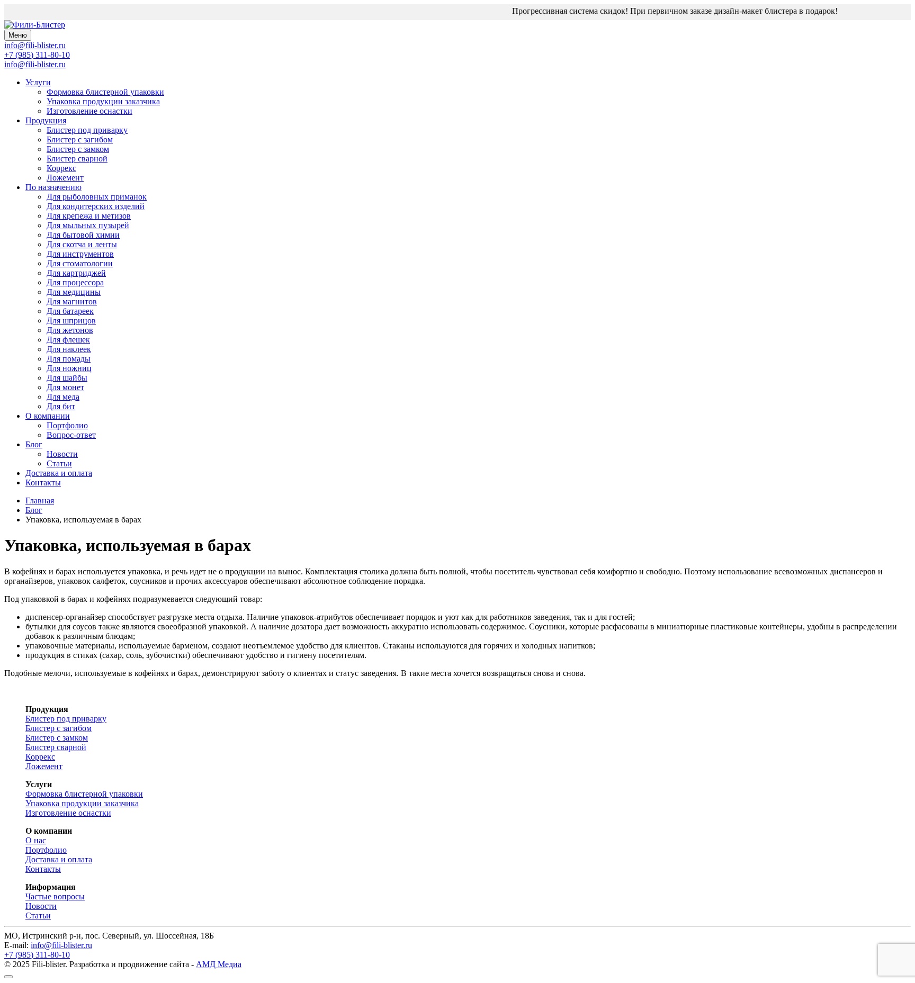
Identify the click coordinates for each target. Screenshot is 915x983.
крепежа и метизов (89, 215)
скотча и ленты (82, 244)
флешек (68, 339)
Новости (62, 453)
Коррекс (61, 168)
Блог (33, 444)
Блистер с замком (78, 149)
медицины (74, 291)
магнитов (72, 301)
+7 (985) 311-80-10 (37, 54)
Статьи (59, 463)
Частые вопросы (55, 896)
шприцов (71, 320)
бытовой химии (83, 234)
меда (63, 396)
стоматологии (80, 263)
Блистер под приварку (87, 129)
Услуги (38, 82)
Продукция (45, 120)
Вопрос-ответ (71, 434)
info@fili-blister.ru (35, 64)
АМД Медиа (218, 964)
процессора (75, 282)
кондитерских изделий (96, 206)
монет (65, 387)
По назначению (53, 187)
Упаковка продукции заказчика (103, 101)
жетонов (70, 330)
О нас (35, 840)
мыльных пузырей (88, 225)
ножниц (69, 368)
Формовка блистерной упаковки (105, 91)
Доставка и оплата (58, 472)
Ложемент (65, 177)
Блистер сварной (77, 158)
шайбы (67, 377)
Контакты (43, 482)
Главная (39, 500)
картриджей (76, 272)
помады (69, 358)
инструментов (80, 253)
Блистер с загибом (80, 139)
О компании (47, 415)
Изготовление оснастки (89, 110)
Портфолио (67, 425)
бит (61, 406)
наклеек (69, 349)
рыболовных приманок (97, 196)
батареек (70, 310)
